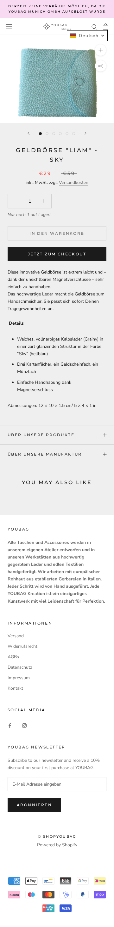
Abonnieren (34, 804)
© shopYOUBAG (57, 836)
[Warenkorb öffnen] (105, 27)
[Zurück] (28, 133)
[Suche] (94, 26)
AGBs (13, 657)
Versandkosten (73, 182)
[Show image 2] (47, 133)
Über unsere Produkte (41, 434)
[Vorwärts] (85, 133)
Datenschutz (20, 667)
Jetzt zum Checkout (57, 254)
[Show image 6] (73, 133)
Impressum (19, 678)
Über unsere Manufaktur (45, 454)
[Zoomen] (100, 50)
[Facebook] (10, 725)
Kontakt (15, 688)
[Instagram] (24, 725)
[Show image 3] (53, 133)
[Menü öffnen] (9, 26)
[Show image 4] (60, 133)
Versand (16, 636)
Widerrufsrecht (22, 646)
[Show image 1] (40, 133)
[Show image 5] (67, 133)
